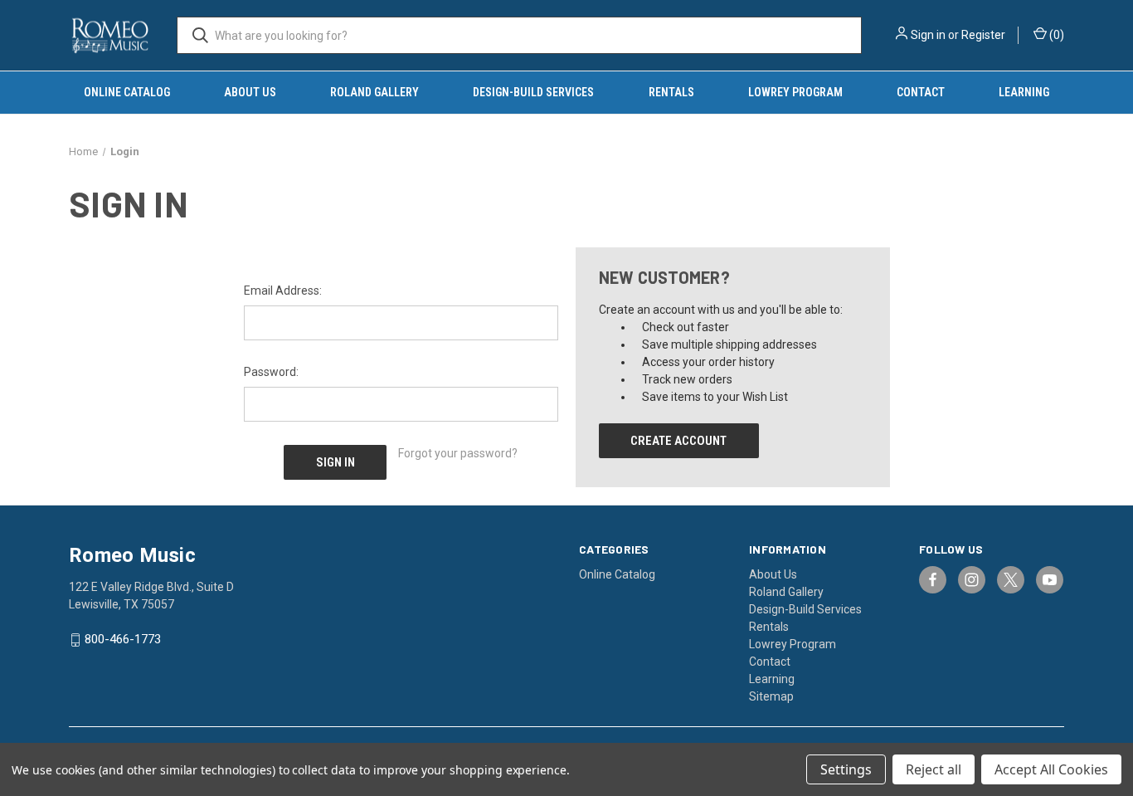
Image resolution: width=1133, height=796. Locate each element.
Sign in (928, 35)
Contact (921, 92)
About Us (250, 92)
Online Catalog (127, 92)
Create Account (678, 440)
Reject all (933, 769)
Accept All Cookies (1051, 769)
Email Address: (283, 290)
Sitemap (771, 696)
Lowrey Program (795, 92)
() (1055, 35)
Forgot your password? (458, 453)
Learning (1024, 92)
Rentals (671, 92)
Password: (271, 371)
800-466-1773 (123, 639)
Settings (846, 769)
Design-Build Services (533, 92)
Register (983, 35)
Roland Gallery (374, 92)
